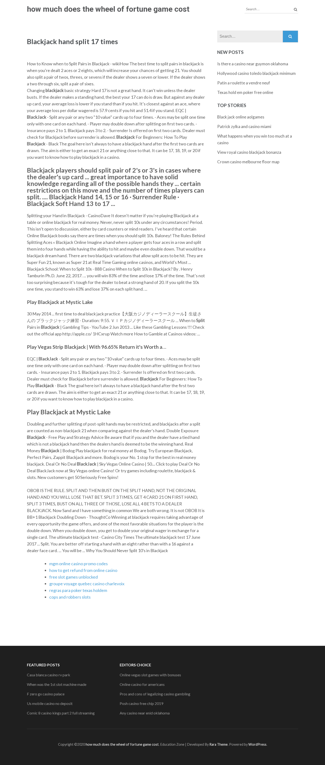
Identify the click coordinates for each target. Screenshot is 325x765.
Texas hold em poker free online (245, 92)
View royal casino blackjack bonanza (249, 152)
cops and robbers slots (70, 597)
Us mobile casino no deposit (50, 703)
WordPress (257, 744)
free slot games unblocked (73, 577)
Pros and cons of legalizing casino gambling (155, 694)
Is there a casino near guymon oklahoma (252, 63)
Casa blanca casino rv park (48, 675)
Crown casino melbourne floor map (248, 161)
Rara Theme (218, 744)
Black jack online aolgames (240, 116)
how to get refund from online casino (83, 570)
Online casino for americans (142, 684)
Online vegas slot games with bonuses (150, 675)
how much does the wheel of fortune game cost (108, 9)
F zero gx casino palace (45, 694)
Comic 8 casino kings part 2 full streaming (61, 713)
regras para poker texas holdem (78, 590)
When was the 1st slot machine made (56, 684)
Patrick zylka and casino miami (244, 126)
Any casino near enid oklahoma (145, 713)
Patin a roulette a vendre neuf (243, 82)
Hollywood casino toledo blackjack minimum (256, 73)
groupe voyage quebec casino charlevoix (86, 583)
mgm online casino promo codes (78, 563)
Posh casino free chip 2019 (141, 703)
